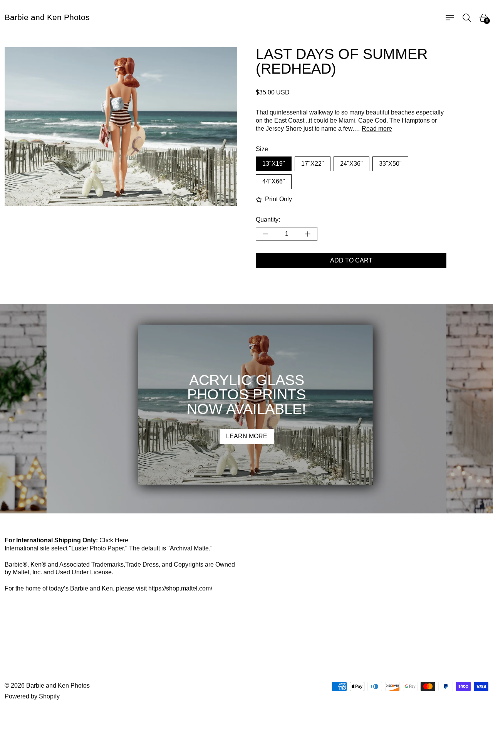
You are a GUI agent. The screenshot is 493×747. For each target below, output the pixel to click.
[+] (307, 234)
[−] (265, 234)
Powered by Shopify (32, 696)
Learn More (246, 436)
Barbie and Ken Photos (58, 685)
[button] (466, 17)
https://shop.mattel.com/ (180, 588)
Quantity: (268, 219)
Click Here (113, 540)
